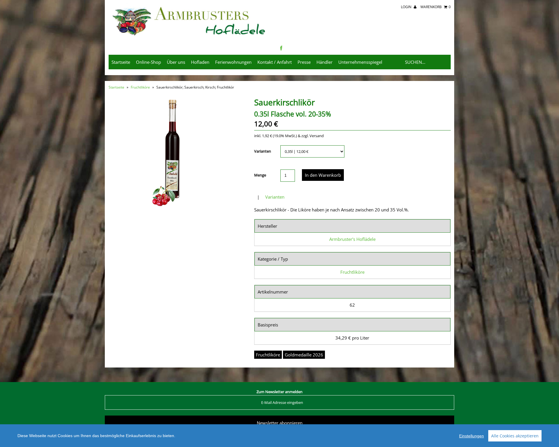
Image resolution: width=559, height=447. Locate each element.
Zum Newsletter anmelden (279, 391)
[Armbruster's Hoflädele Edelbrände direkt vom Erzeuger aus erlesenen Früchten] (189, 36)
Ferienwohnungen (233, 62)
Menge (260, 175)
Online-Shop (148, 62)
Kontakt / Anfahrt (274, 62)
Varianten (262, 151)
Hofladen (200, 62)
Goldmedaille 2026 (304, 355)
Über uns (176, 62)
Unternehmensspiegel (360, 62)
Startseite (121, 62)
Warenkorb (435, 6)
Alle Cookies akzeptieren (515, 436)
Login (406, 6)
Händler (324, 62)
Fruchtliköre (140, 87)
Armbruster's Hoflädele (352, 239)
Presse (304, 62)
